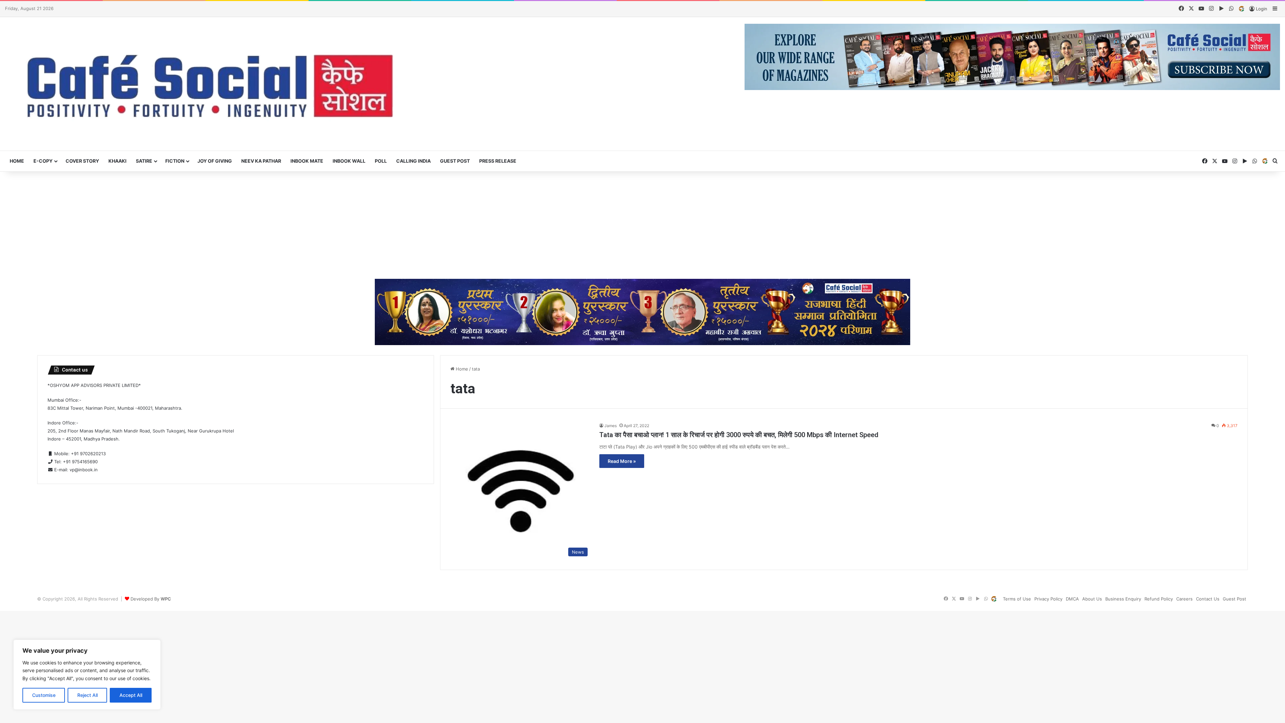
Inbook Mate (306, 161)
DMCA (1072, 598)
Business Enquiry (1123, 598)
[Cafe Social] (214, 84)
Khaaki (117, 161)
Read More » (622, 461)
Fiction (174, 161)
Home (17, 161)
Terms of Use (1017, 598)
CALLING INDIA (413, 161)
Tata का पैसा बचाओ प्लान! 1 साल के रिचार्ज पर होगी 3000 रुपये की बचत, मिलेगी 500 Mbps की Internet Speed (738, 435)
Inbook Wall (349, 161)
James (610, 425)
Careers (1184, 598)
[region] (87, 675)
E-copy (43, 161)
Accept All (130, 695)
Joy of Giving (214, 161)
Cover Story (82, 161)
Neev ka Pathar (261, 161)
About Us (1092, 598)
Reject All (87, 695)
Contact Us (1207, 598)
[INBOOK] (1241, 9)
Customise (44, 695)
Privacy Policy (1048, 598)
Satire (144, 161)
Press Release (497, 161)
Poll (381, 161)
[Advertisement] (642, 225)
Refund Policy (1158, 598)
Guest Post (455, 161)
